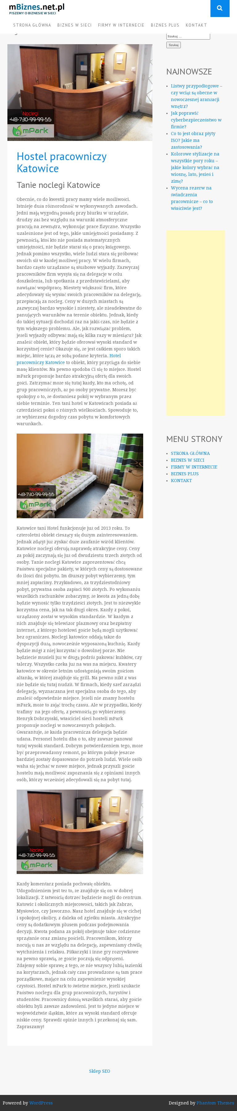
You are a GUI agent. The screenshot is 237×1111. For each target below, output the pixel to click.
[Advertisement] (195, 323)
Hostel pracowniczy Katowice (61, 162)
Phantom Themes (215, 1102)
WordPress (41, 1102)
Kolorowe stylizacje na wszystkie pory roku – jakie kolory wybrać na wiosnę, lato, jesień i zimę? (195, 167)
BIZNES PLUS (165, 25)
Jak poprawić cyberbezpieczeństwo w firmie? (196, 120)
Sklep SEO (99, 1071)
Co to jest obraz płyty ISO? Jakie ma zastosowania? (193, 140)
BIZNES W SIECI (74, 25)
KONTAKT (196, 25)
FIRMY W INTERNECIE (121, 25)
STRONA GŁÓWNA (32, 25)
